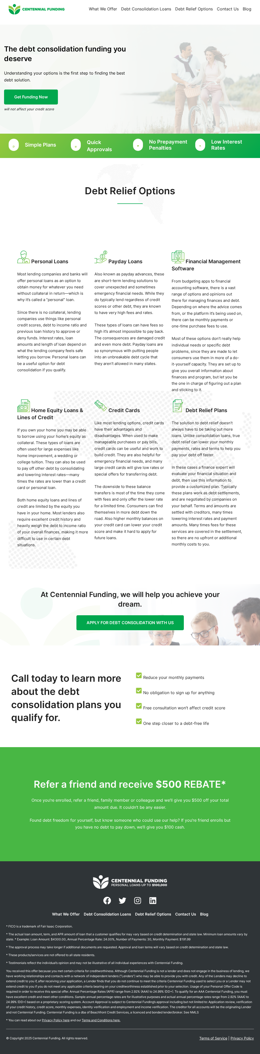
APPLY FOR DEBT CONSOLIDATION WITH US (130, 622)
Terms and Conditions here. (101, 1020)
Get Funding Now (31, 96)
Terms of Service (213, 1038)
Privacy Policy (242, 1038)
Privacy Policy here (56, 1020)
